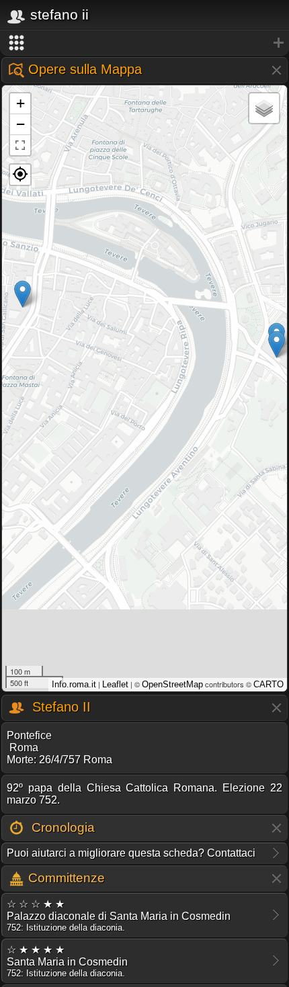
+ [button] (20, 103)
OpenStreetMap (172, 684)
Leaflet (115, 684)
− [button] (20, 124)
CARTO (268, 684)
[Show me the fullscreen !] (20, 145)
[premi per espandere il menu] (144, 43)
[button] (20, 175)
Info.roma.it (74, 684)
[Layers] (264, 108)
